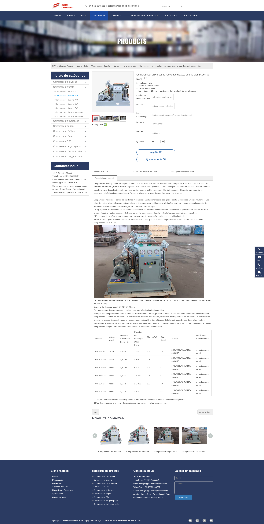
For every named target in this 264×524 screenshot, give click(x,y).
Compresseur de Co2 (63, 126)
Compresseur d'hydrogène (66, 121)
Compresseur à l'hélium (104, 490)
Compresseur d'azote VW (66, 96)
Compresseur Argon (102, 494)
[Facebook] (190, 520)
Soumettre (183, 497)
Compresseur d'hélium (64, 131)
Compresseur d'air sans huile (67, 151)
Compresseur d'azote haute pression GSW (72, 116)
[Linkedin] (197, 520)
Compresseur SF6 (62, 141)
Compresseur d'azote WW (66, 100)
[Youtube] (211, 520)
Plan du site (135, 521)
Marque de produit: (141, 172)
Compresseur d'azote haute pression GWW (72, 112)
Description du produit (104, 178)
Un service (56, 483)
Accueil (55, 476)
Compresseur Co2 (101, 487)
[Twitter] (204, 520)
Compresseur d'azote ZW (66, 108)
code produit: (177, 172)
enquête (154, 152)
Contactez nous (59, 497)
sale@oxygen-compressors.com (123, 6)
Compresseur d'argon (63, 136)
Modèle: (97, 172)
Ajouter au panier (154, 159)
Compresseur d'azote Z (65, 91)
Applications (57, 494)
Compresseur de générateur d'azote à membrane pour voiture (166, 451)
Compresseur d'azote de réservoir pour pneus (138, 451)
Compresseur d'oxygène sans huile (70, 156)
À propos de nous (60, 487)
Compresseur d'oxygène (65, 82)
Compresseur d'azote (63, 87)
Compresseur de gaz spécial (67, 146)
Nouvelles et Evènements (63, 490)
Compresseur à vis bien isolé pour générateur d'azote (194, 451)
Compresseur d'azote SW (66, 104)
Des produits (57, 480)
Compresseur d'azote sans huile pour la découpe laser (110, 451)
